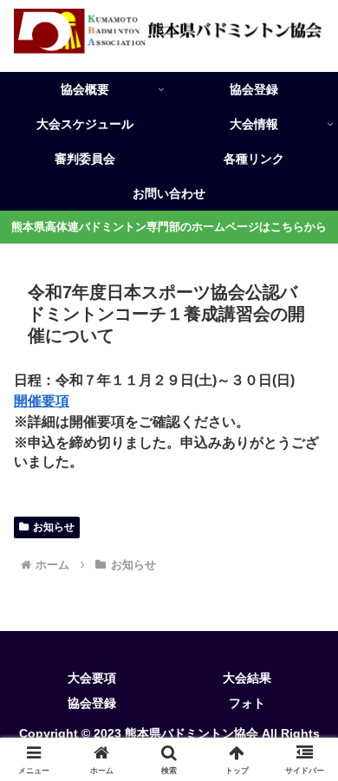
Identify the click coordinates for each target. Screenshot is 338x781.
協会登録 (92, 703)
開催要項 (41, 401)
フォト (247, 703)
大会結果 (247, 678)
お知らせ (54, 527)
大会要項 (92, 678)
